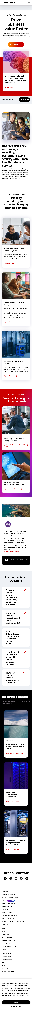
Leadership (5, 909)
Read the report (11, 849)
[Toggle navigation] (28, 3)
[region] (16, 994)
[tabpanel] (16, 782)
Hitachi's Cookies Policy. (22, 997)
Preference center (7, 912)
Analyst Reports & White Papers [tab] (9, 702)
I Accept (16, 1002)
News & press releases (8, 903)
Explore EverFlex (9, 376)
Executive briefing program (9, 915)
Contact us (5, 924)
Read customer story (11, 551)
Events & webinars (7, 906)
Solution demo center (8, 971)
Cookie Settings (16, 1006)
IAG (6, 560)
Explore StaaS (8, 322)
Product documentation (8, 937)
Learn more (9, 87)
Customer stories (7, 959)
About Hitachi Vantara (8, 894)
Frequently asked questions (10, 940)
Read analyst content (13, 753)
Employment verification (9, 946)
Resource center (6, 956)
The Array (5, 962)
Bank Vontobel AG (17, 560)
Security (4, 949)
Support (4, 931)
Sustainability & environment (10, 897)
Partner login (5, 968)
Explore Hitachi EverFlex (12, 489)
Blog (3, 965)
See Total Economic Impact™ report (15, 445)
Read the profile (11, 801)
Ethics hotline (6, 943)
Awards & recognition (8, 918)
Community (5, 934)
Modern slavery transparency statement (13, 921)
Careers (4, 900)
